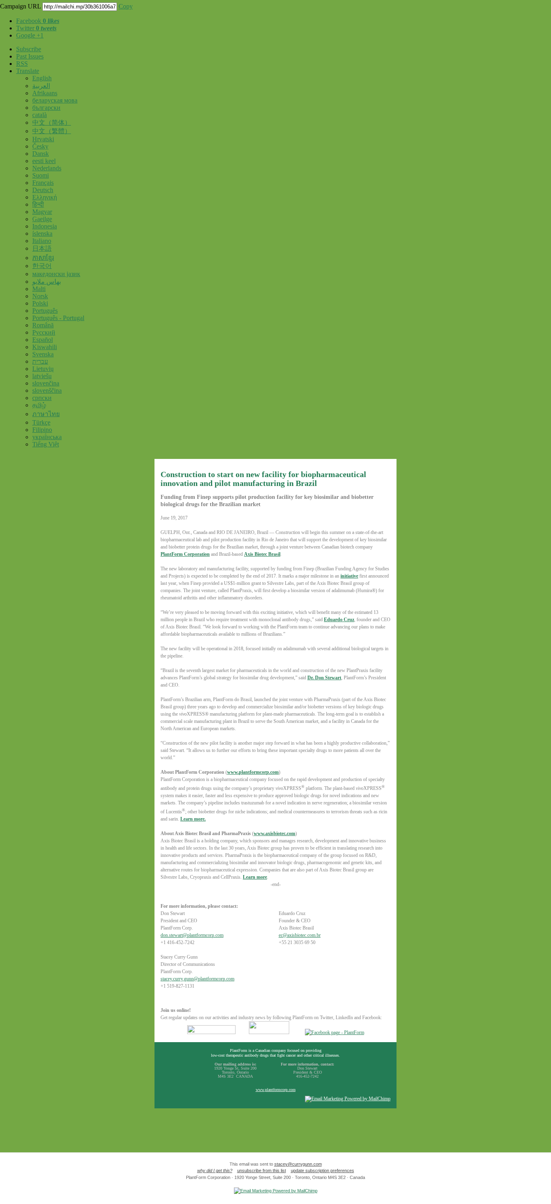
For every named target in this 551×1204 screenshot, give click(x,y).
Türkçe (41, 422)
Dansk (40, 153)
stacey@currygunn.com (298, 1164)
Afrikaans (44, 93)
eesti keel (44, 160)
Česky (40, 146)
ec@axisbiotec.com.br (300, 935)
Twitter (36, 28)
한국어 (42, 265)
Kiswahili (44, 346)
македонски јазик (56, 273)
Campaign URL (20, 6)
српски (42, 397)
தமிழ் (39, 405)
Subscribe (28, 49)
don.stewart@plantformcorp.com (192, 935)
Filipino (42, 429)
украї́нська (47, 436)
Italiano (41, 240)
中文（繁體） (51, 131)
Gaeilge (42, 219)
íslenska (42, 233)
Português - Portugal (58, 317)
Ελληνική (44, 197)
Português (45, 310)
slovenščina (47, 390)
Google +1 (30, 35)
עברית (40, 361)
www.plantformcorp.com (276, 1089)
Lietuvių (43, 368)
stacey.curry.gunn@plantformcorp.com (197, 979)
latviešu (42, 376)
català (39, 114)
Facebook (37, 20)
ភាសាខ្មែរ (43, 257)
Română (43, 325)
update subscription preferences (322, 1170)
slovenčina (45, 383)
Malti (39, 288)
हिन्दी (38, 204)
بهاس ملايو (46, 281)
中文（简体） (51, 122)
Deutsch (42, 189)
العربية (41, 85)
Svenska (43, 354)
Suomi (40, 175)
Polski (40, 303)
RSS (22, 63)
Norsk (40, 296)
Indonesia (44, 226)
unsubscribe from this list (261, 1170)
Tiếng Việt (45, 444)
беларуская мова (54, 100)
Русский (43, 332)
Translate (27, 70)
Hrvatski (43, 139)
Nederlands (46, 168)
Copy (126, 6)
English (42, 78)
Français (43, 182)
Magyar (42, 211)
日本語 (42, 248)
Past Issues (30, 56)
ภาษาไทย (46, 413)
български (46, 107)
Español (42, 339)
